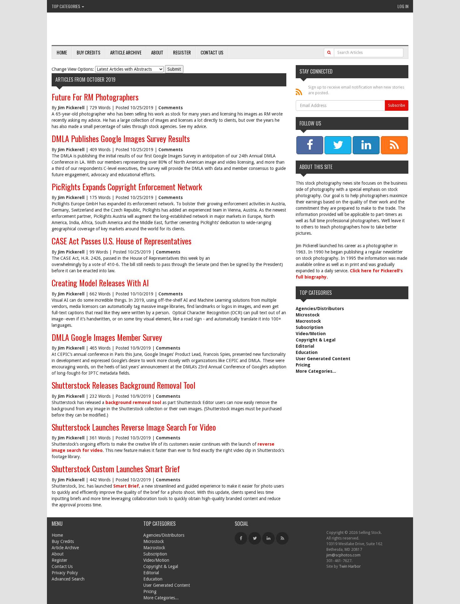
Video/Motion (311, 333)
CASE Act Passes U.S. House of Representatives (122, 241)
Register (182, 52)
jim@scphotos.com (343, 555)
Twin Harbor (350, 566)
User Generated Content (323, 358)
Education (307, 352)
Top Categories (66, 6)
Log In (402, 6)
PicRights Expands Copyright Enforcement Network (127, 187)
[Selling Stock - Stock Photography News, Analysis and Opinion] (124, 29)
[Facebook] (241, 538)
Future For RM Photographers (95, 97)
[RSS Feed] (282, 538)
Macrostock (308, 321)
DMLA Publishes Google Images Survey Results (121, 138)
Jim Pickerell (71, 107)
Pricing (303, 364)
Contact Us (212, 52)
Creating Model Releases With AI (100, 283)
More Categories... (316, 371)
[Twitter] (254, 538)
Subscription (309, 327)
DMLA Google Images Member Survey (107, 337)
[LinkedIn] (268, 538)
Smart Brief (126, 486)
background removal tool (133, 402)
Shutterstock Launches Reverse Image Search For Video (134, 427)
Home (62, 52)
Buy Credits (88, 52)
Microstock (307, 314)
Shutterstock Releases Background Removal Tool (123, 385)
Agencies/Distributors (320, 308)
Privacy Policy (65, 572)
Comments (170, 107)
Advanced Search (68, 578)
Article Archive (125, 52)
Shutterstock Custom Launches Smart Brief (116, 469)
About (157, 52)
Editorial (305, 346)
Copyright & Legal (315, 339)
